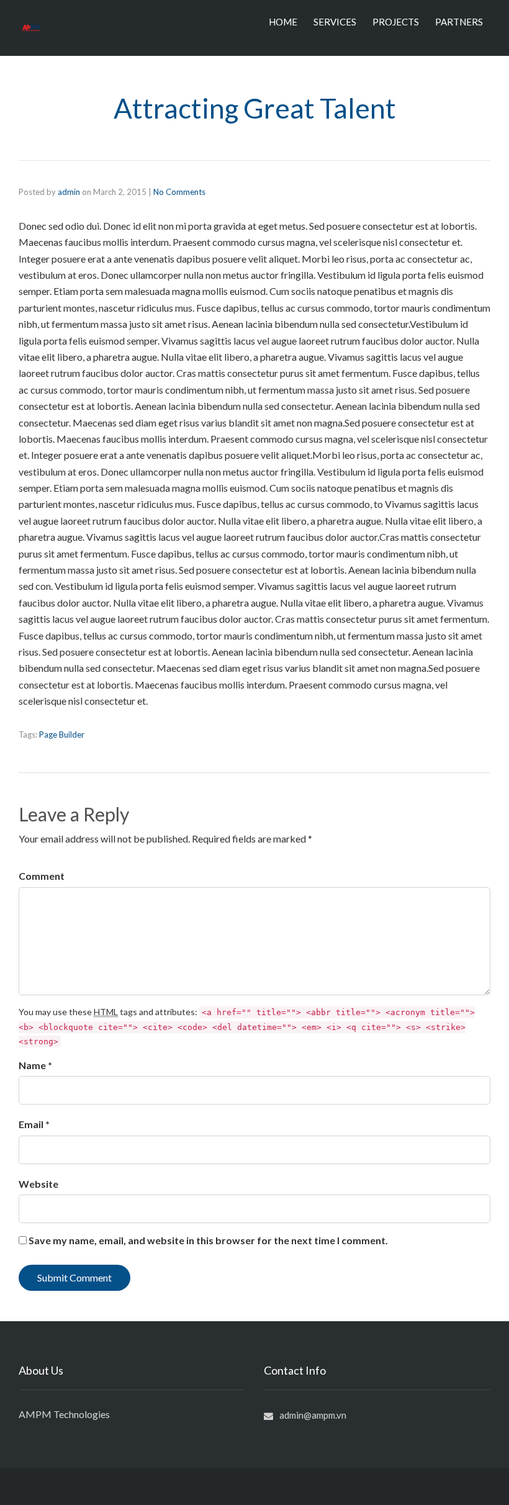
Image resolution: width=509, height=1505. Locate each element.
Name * (35, 1065)
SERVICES (334, 21)
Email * (34, 1124)
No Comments (179, 192)
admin (69, 192)
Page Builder (61, 734)
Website (38, 1184)
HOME (283, 21)
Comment (42, 876)
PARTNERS (459, 21)
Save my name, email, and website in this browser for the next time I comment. (208, 1240)
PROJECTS (395, 21)
